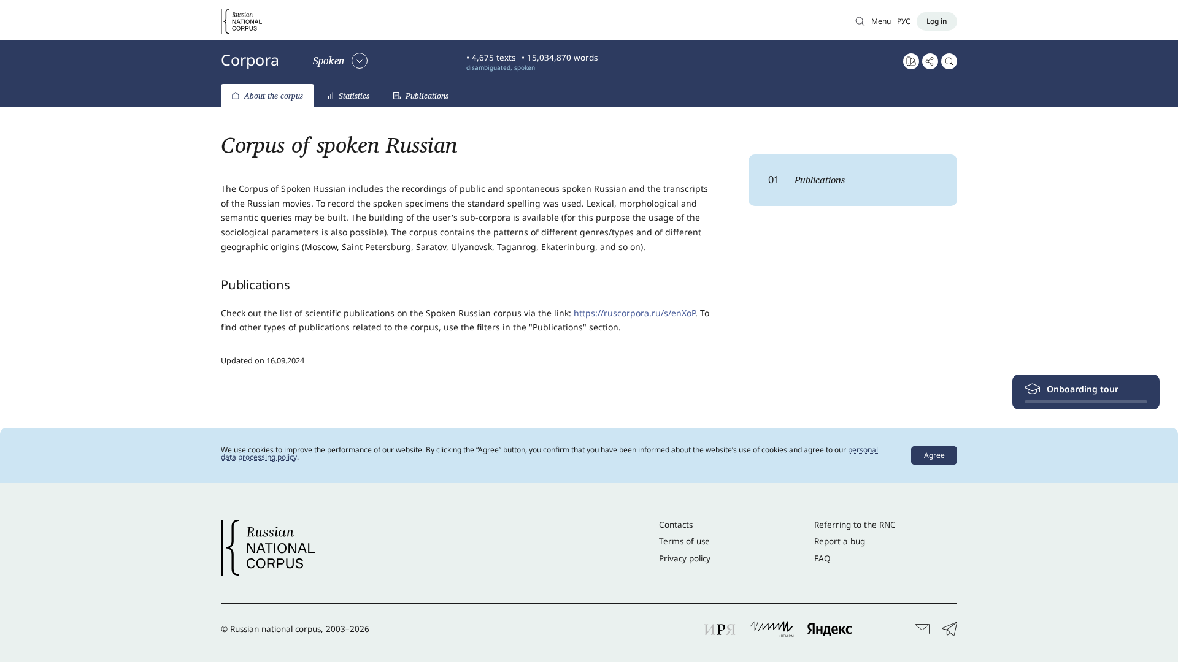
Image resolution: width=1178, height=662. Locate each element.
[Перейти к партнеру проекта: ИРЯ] (720, 629)
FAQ (822, 558)
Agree (934, 455)
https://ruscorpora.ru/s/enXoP (634, 313)
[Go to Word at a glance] (911, 61)
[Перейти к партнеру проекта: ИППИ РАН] (772, 629)
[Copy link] (930, 61)
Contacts (676, 524)
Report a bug (839, 541)
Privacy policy (684, 558)
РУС (903, 21)
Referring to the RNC (855, 524)
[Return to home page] (241, 21)
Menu (881, 21)
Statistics (354, 95)
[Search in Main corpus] (860, 21)
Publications (427, 95)
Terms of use (684, 541)
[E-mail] (922, 629)
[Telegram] (949, 629)
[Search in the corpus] (949, 61)
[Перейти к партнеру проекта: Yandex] (829, 629)
